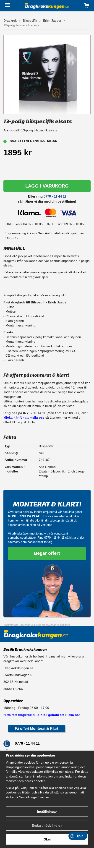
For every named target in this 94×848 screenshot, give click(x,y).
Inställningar (47, 811)
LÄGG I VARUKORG (47, 185)
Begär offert (47, 553)
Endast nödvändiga (47, 825)
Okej (47, 839)
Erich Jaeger (52, 20)
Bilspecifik (30, 20)
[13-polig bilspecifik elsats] (47, 74)
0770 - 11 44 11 (55, 196)
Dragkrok (10, 20)
